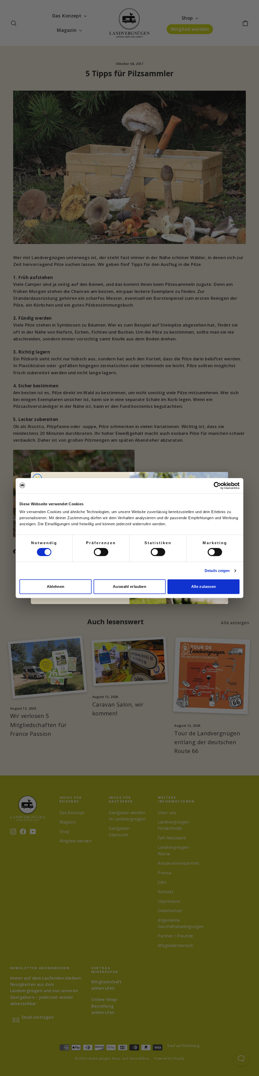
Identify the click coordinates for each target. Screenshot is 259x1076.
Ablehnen (55, 586)
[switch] (101, 552)
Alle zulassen (203, 586)
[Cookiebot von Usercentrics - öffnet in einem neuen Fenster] (217, 485)
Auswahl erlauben (129, 586)
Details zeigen (217, 570)
